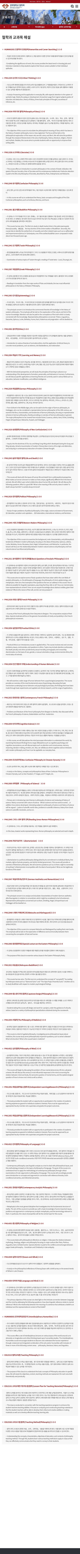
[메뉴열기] (76, 6)
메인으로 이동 (4, 26)
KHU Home (33, 1)
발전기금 (38, 1)
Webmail (48, 1)
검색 (72, 6)
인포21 (43, 1)
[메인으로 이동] (19, 6)
